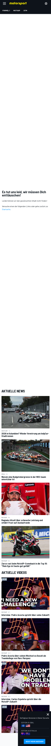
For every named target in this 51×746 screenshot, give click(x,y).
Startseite (6, 209)
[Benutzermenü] (46, 3)
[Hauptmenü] (4, 4)
